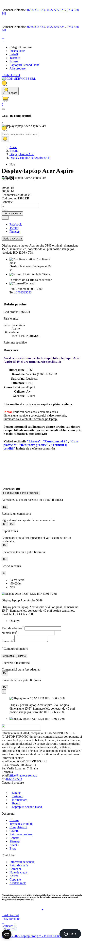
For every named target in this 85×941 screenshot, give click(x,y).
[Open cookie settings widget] (6, 934)
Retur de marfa (18, 865)
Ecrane (16, 792)
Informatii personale (21, 861)
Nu (4, 524)
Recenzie (8, 641)
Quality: (14, 620)
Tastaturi (17, 796)
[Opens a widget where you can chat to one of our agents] (70, 934)
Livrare (14, 820)
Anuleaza (8, 655)
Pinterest (14, 231)
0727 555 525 (55, 10)
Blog (12, 848)
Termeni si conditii (21, 823)
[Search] (5, 139)
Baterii (16, 803)
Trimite (22, 655)
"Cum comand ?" (55, 441)
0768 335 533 (36, 10)
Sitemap (14, 841)
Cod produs (11, 311)
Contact (14, 838)
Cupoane (15, 879)
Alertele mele (17, 883)
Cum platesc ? (18, 827)
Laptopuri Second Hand (27, 807)
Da (4, 506)
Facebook (15, 224)
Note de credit (18, 872)
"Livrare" (34, 441)
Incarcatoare (19, 799)
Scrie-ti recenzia (12, 238)
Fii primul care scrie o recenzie (20, 492)
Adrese (13, 876)
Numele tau (9, 633)
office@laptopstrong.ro (22, 775)
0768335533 (24, 292)
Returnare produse (20, 834)
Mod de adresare (13, 628)
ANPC (13, 845)
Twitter (13, 228)
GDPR (13, 830)
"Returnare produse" (33, 445)
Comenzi (15, 869)
